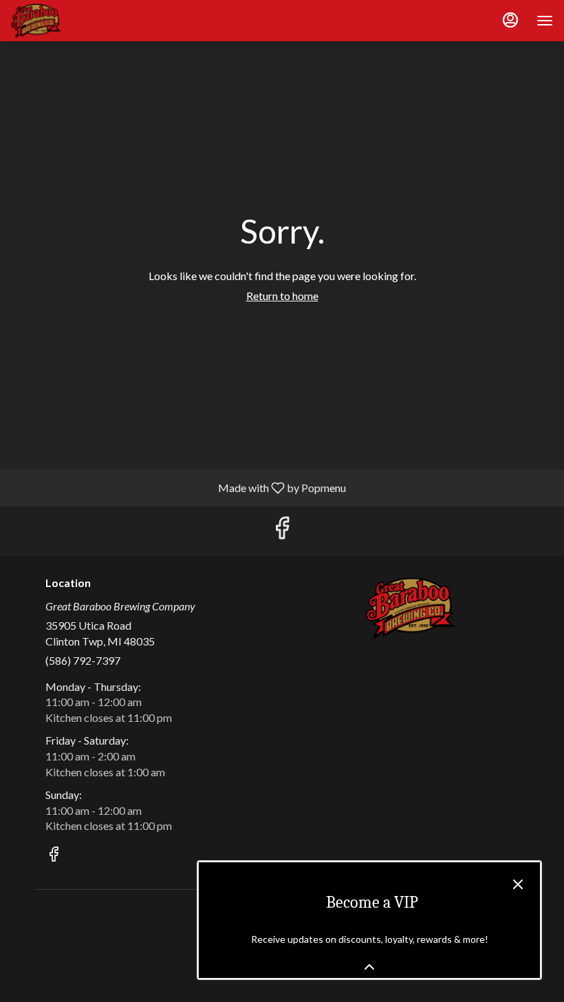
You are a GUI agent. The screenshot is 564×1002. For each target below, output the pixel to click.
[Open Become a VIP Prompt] (369, 967)
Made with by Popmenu (178, 487)
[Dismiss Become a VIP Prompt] (517, 884)
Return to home (282, 295)
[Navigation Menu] (545, 20)
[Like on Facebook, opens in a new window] (282, 530)
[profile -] (510, 20)
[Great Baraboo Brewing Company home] (73, 20)
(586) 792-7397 (82, 660)
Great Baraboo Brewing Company (410, 608)
